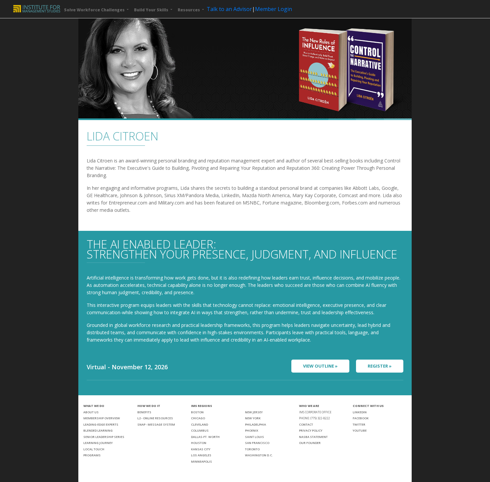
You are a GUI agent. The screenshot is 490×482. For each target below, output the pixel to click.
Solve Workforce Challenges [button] (95, 10)
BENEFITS (144, 412)
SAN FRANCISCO (257, 443)
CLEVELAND (199, 424)
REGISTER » (380, 366)
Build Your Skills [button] (151, 10)
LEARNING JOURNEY (98, 443)
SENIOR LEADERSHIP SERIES (103, 437)
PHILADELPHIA (255, 424)
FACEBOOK (361, 418)
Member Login (273, 9)
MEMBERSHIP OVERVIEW (101, 418)
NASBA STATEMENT (313, 437)
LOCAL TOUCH (93, 449)
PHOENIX (251, 430)
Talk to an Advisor (229, 9)
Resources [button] (189, 10)
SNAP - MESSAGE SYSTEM (156, 424)
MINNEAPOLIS (201, 461)
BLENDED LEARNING (98, 430)
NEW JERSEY (254, 412)
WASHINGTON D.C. (259, 455)
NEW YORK (253, 418)
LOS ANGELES (201, 455)
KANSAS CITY (200, 449)
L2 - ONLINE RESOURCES (155, 418)
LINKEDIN (360, 412)
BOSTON (197, 412)
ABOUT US (91, 412)
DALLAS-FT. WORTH (205, 437)
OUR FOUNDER (310, 443)
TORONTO (252, 449)
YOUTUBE (360, 430)
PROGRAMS (92, 455)
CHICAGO (198, 418)
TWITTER (359, 424)
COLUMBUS (200, 430)
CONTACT (306, 424)
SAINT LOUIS (254, 437)
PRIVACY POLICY (310, 430)
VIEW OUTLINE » (320, 366)
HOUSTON (198, 443)
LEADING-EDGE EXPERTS (100, 424)
